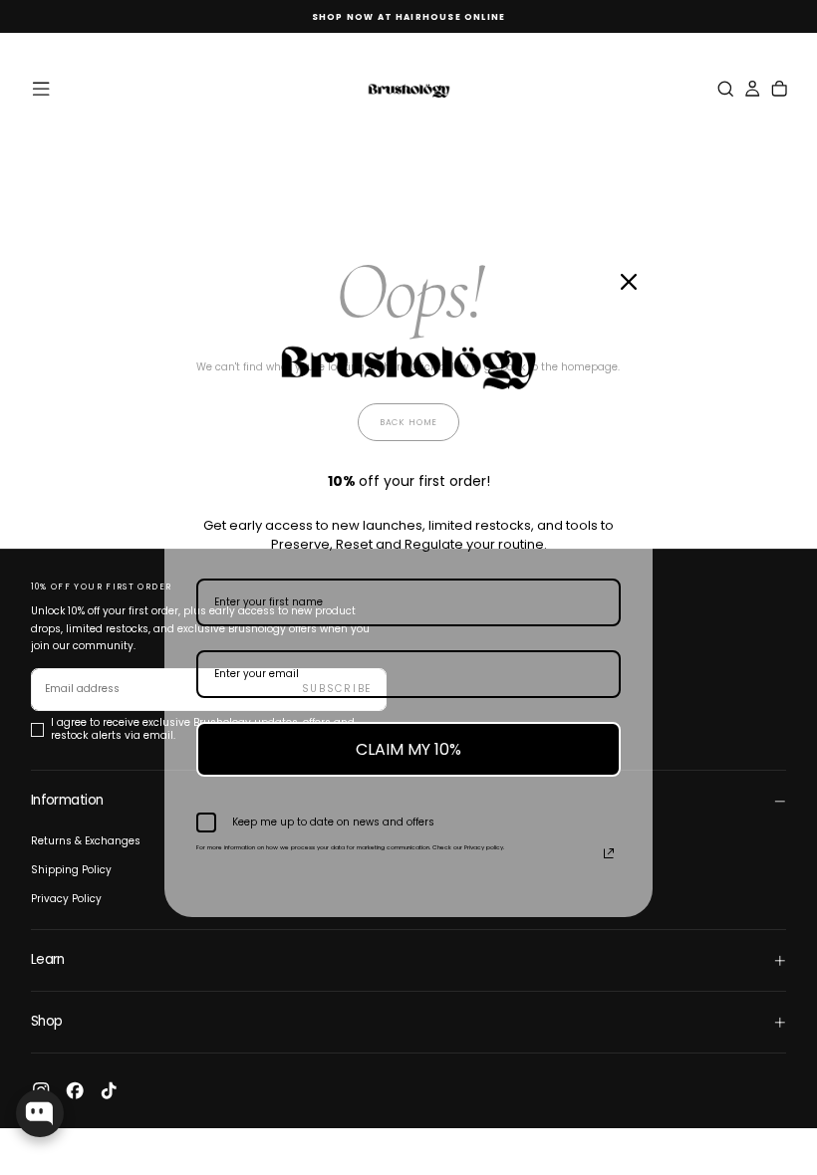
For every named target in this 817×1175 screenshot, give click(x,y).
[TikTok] (109, 1090)
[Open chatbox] (40, 1113)
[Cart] (779, 89)
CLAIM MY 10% (408, 749)
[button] (41, 89)
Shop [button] (47, 1021)
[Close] (629, 282)
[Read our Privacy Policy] (609, 853)
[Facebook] (75, 1090)
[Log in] (752, 89)
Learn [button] (48, 959)
